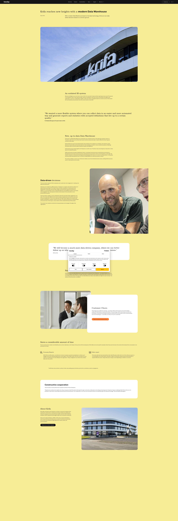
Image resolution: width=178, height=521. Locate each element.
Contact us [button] (166, 1)
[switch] (83, 265)
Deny (76, 269)
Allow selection (89, 269)
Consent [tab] (75, 253)
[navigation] (86, 2)
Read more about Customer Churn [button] (100, 319)
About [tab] (103, 253)
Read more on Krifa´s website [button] (48, 425)
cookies (73, 258)
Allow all (102, 269)
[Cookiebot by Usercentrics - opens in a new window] (105, 251)
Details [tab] (89, 253)
